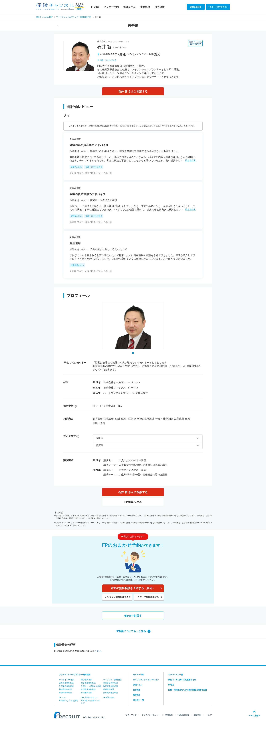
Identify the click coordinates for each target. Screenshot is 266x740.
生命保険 (145, 7)
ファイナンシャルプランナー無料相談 (74, 675)
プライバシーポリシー (151, 715)
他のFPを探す (133, 615)
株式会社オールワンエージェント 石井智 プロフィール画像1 (133, 353)
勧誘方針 (197, 715)
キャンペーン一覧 (175, 675)
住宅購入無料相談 (66, 686)
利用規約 (169, 715)
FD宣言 (171, 685)
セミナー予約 (111, 7)
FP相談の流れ (109, 697)
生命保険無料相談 (88, 683)
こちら (98, 651)
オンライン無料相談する (117, 597)
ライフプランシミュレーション (146, 680)
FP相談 (95, 7)
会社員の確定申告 (110, 693)
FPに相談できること (89, 697)
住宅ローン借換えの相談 (91, 686)
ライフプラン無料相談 (112, 680)
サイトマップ (131, 715)
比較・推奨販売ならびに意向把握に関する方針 (187, 690)
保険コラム (129, 7)
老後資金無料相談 (110, 683)
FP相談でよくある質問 (68, 701)
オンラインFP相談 (66, 680)
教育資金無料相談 (110, 686)
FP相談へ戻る (133, 502)
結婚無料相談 (108, 689)
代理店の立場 (183, 715)
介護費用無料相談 (88, 689)
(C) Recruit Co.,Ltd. (80, 715)
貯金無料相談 (86, 693)
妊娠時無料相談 (65, 693)
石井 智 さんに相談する (133, 91)
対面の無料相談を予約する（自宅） (133, 588)
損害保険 (160, 7)
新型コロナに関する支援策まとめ (182, 680)
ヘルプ (209, 715)
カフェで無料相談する (148, 597)
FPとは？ (63, 697)
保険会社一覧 (138, 700)
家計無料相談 (86, 680)
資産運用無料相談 (66, 683)
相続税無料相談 (65, 689)
